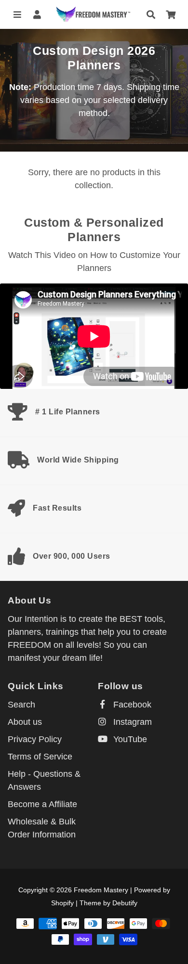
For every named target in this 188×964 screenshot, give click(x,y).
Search (21, 704)
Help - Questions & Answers (44, 780)
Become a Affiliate (42, 804)
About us (25, 722)
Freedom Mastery (101, 890)
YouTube (129, 739)
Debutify (124, 903)
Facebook (131, 704)
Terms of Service (40, 756)
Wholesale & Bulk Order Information (42, 828)
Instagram (131, 722)
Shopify (62, 903)
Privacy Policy (35, 739)
